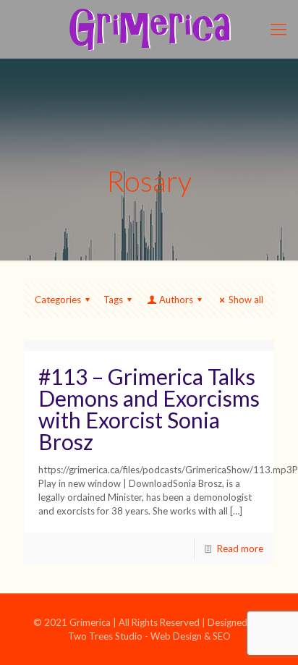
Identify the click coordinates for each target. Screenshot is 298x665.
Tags (113, 299)
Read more (240, 548)
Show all (246, 299)
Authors (176, 299)
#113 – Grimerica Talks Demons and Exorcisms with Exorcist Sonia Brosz (149, 408)
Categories (58, 299)
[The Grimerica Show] (149, 29)
